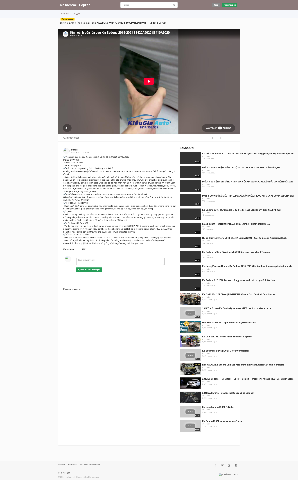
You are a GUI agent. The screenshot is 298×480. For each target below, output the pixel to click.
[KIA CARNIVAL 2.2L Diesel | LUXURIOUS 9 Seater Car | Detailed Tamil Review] (190, 299)
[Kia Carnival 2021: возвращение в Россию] (190, 426)
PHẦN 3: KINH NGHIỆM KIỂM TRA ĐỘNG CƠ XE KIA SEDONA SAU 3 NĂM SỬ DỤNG (241, 167)
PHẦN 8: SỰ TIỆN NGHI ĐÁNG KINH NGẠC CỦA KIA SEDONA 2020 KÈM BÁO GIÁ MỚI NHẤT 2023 (247, 181)
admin (74, 149)
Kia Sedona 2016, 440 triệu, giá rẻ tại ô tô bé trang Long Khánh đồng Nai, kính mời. (241, 210)
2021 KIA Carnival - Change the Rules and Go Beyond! (228, 393)
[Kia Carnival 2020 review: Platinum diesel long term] (190, 341)
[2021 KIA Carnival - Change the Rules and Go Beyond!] (190, 397)
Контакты (72, 465)
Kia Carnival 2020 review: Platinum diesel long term (227, 336)
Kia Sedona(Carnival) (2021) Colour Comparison (225, 351)
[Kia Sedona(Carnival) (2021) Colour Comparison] (190, 355)
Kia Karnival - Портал (75, 5)
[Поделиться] (227, 138)
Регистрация (230, 5)
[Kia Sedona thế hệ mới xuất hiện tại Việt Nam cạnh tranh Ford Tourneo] (190, 256)
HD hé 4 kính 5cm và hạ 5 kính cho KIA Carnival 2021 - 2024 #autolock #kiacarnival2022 (244, 238)
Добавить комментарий (89, 270)
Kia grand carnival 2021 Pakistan (218, 407)
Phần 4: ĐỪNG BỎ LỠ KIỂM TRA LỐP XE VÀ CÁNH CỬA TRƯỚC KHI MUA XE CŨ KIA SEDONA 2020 (248, 196)
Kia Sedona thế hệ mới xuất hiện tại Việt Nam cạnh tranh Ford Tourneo (236, 252)
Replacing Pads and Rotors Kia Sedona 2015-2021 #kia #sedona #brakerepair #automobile (247, 266)
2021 (84, 249)
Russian (233, 474)
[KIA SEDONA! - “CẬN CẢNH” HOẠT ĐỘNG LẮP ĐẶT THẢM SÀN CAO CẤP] (190, 228)
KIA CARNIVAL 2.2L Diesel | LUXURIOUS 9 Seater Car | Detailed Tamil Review (238, 294)
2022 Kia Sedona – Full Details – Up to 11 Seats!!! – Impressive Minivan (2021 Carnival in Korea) (248, 379)
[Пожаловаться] (234, 138)
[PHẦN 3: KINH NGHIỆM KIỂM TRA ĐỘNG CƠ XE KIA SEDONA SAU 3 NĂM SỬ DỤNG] (190, 172)
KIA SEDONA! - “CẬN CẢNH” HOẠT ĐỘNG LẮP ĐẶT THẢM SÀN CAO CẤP (236, 224)
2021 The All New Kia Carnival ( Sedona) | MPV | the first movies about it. (236, 308)
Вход (216, 5)
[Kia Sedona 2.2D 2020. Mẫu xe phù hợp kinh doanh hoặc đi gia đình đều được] (190, 285)
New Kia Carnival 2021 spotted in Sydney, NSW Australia (229, 322)
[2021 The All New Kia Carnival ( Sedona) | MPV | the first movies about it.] (190, 313)
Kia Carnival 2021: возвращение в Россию (223, 421)
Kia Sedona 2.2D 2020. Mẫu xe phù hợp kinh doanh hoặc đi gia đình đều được (239, 280)
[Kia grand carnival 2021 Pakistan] (190, 411)
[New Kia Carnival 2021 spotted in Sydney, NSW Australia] (190, 327)
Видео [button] (77, 14)
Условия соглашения (90, 465)
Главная (65, 14)
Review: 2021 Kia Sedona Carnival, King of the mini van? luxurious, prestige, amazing (243, 364)
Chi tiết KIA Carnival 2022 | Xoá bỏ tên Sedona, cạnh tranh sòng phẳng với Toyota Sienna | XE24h (248, 153)
